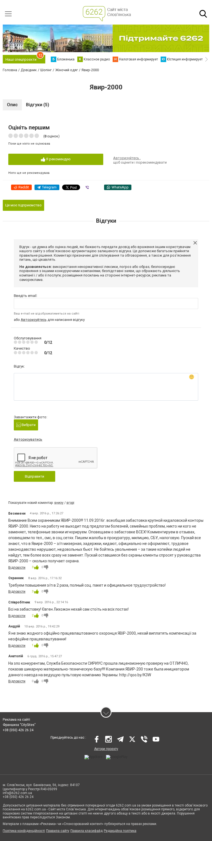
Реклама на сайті (16, 720)
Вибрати (28, 425)
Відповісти (16, 567)
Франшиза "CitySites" (19, 725)
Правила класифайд (86, 831)
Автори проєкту (106, 749)
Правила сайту (57, 831)
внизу (58, 503)
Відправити (34, 476)
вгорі (70, 503)
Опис (12, 104)
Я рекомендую (58, 159)
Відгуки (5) (37, 104)
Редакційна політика (120, 831)
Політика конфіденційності (24, 831)
